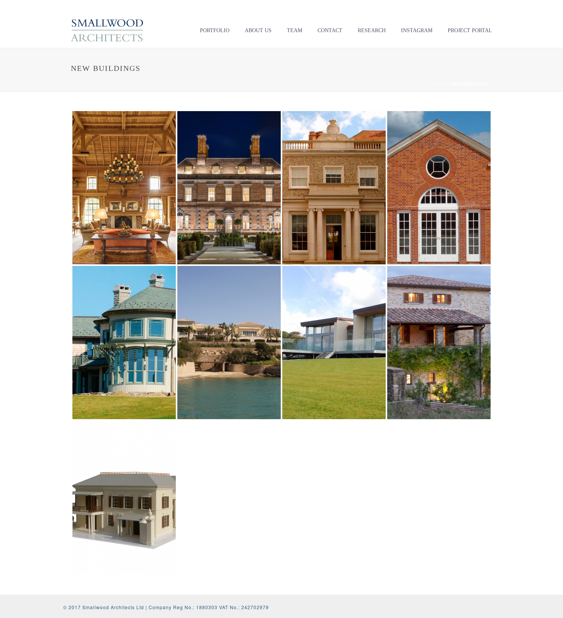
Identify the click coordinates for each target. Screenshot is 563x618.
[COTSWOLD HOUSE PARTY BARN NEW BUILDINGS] (124, 187)
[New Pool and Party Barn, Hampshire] (453, 158)
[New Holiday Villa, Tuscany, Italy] (453, 313)
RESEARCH (372, 30)
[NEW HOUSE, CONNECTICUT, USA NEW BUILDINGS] (124, 342)
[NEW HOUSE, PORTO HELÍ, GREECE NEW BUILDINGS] (229, 342)
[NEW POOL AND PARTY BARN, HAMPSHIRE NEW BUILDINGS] (439, 187)
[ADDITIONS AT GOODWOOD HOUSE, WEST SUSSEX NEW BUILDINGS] (334, 187)
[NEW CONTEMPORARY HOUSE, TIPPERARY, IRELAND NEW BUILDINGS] (334, 342)
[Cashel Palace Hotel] (243, 158)
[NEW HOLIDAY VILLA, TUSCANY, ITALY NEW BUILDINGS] (439, 342)
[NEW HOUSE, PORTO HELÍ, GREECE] (243, 313)
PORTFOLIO (214, 30)
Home (440, 84)
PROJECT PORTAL (470, 30)
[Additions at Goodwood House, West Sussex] (348, 158)
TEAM (294, 30)
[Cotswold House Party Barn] (138, 158)
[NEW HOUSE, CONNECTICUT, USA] (138, 313)
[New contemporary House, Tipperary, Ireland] (348, 313)
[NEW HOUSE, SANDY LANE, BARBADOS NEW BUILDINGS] (124, 497)
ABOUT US (258, 30)
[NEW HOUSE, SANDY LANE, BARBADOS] (138, 468)
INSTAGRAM (416, 30)
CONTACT (330, 30)
